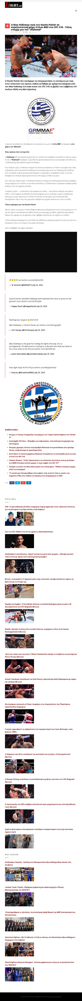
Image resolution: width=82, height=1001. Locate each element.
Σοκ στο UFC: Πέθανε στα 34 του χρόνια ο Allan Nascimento (29, 532)
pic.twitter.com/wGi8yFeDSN (30, 280)
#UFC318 (34, 320)
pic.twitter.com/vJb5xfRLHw (43, 349)
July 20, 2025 (37, 285)
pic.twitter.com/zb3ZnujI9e (30, 301)
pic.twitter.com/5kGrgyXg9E (49, 325)
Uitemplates (57, 997)
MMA (26, 32)
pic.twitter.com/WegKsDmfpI (43, 367)
